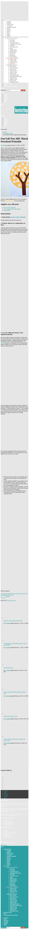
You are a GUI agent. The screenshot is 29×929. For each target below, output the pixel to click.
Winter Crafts (13, 59)
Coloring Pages (7, 20)
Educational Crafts (14, 75)
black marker (7, 210)
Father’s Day (13, 52)
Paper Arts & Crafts (8, 595)
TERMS (6, 834)
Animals (9, 21)
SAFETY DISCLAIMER (10, 833)
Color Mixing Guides (9, 823)
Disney (8, 31)
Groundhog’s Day (14, 42)
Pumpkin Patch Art (8, 667)
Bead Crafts (13, 69)
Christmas (12, 39)
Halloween (12, 55)
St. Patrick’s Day (14, 46)
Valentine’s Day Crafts (15, 44)
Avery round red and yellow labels (12, 209)
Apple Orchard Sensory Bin (10, 716)
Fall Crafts (12, 63)
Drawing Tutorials (8, 822)
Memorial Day (13, 51)
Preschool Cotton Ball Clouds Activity (13, 620)
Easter (11, 48)
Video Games (10, 24)
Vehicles (9, 30)
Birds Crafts (13, 80)
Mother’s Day (13, 49)
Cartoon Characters (11, 27)
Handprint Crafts (14, 82)
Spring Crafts (13, 60)
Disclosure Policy (9, 200)
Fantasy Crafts (13, 72)
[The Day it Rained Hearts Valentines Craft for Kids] (16, 682)
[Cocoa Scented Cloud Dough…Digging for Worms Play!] (16, 729)
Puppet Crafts (13, 77)
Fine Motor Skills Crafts (16, 76)
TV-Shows (9, 25)
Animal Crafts (13, 70)
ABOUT (6, 831)
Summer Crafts (13, 62)
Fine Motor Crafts (5, 593)
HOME (5, 830)
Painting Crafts (13, 79)
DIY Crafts (6, 37)
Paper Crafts (13, 66)
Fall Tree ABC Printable (10, 207)
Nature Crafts (13, 73)
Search (23, 90)
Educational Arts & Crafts (15, 593)
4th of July (12, 53)
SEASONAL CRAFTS (12, 58)
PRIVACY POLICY (9, 835)
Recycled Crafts (14, 68)
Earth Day (12, 45)
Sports (8, 32)
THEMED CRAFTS (12, 65)
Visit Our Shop (7, 824)
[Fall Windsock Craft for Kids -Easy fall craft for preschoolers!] (16, 633)
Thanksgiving (13, 56)
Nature (8, 34)
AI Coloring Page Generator (11, 86)
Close (2, 846)
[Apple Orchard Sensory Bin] (16, 706)
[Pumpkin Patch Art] (16, 657)
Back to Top (4, 845)
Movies (8, 28)
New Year (12, 41)
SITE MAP (6, 837)
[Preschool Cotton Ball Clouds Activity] (16, 610)
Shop (5, 84)
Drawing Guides (8, 83)
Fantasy (9, 35)
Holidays (9, 23)
